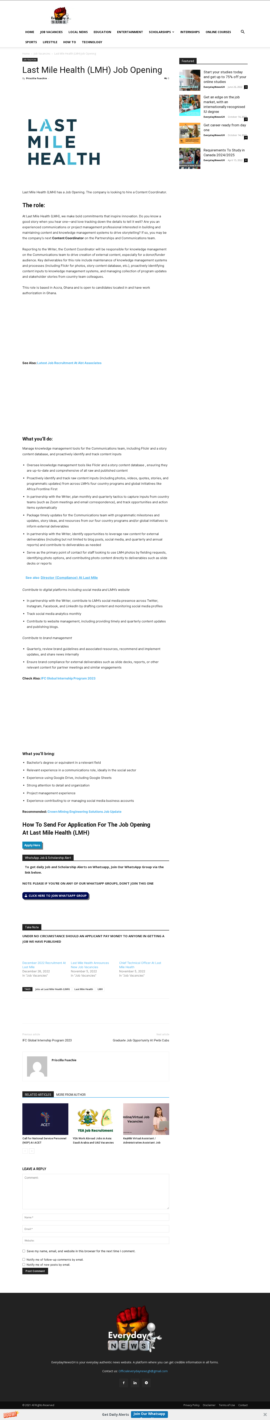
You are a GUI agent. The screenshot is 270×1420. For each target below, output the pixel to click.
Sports (31, 42)
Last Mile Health (83, 989)
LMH (100, 989)
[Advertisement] (95, 330)
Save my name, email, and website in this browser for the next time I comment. (81, 1251)
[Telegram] (65, 88)
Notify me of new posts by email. (48, 1264)
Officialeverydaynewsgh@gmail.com (143, 1371)
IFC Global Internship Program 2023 (68, 678)
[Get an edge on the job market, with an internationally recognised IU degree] (189, 105)
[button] (135, 1414)
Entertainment (130, 32)
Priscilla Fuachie (36, 78)
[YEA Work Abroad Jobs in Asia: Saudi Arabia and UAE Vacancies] (96, 1119)
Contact (243, 1405)
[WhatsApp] (46, 88)
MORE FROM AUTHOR (71, 1094)
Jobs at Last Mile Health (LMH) (52, 989)
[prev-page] (25, 1151)
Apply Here (32, 845)
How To (69, 42)
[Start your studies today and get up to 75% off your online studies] (189, 80)
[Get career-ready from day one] (189, 133)
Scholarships (160, 32)
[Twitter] (36, 88)
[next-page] (31, 1151)
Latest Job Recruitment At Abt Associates (69, 363)
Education (102, 32)
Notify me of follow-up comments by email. (55, 1259)
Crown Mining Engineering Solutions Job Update (84, 812)
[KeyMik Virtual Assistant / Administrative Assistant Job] (146, 1119)
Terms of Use (227, 1405)
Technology (92, 42)
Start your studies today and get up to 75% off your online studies (225, 77)
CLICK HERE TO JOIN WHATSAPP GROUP (58, 896)
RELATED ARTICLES (38, 1094)
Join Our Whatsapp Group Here (149, 1414)
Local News (78, 32)
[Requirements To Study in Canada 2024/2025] (189, 158)
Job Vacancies (51, 32)
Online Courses (218, 32)
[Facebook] (26, 88)
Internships (190, 32)
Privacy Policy (192, 1405)
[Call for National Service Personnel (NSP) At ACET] (45, 1119)
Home (29, 32)
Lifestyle (50, 42)
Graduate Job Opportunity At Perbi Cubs (141, 1040)
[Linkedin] (55, 88)
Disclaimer (209, 1405)
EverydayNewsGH (214, 86)
